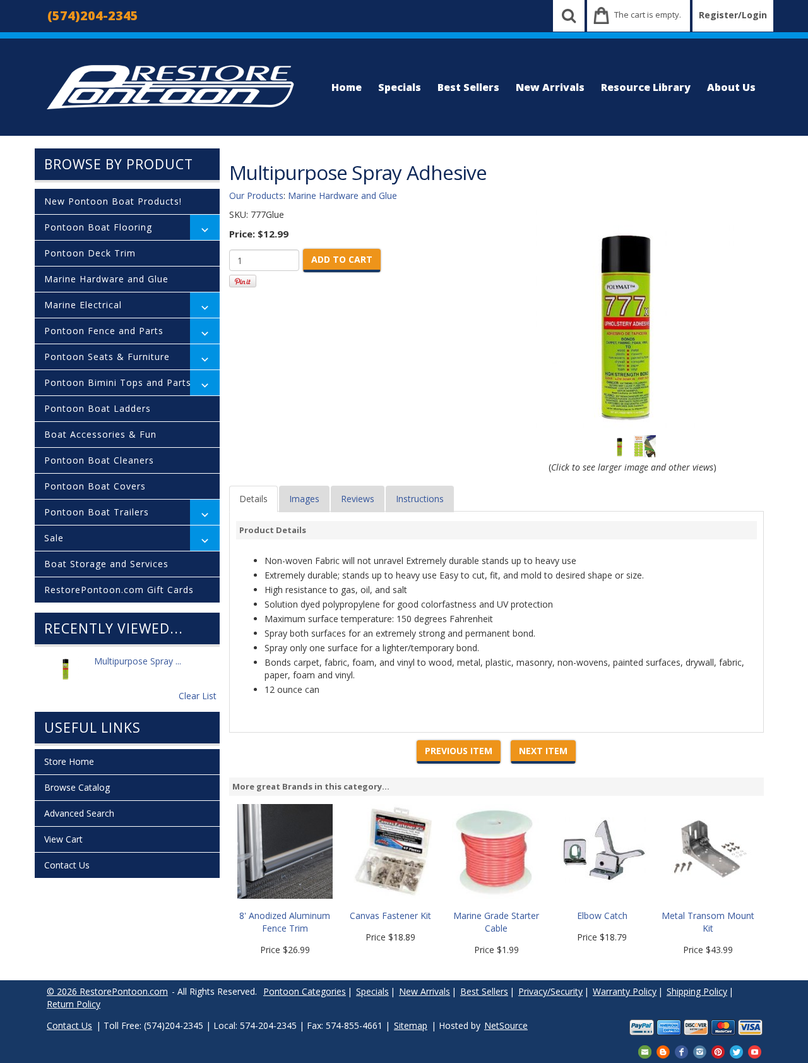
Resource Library (646, 87)
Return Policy (73, 1004)
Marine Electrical (83, 305)
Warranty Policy (624, 991)
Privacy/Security (550, 991)
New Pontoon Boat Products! (113, 201)
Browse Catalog (77, 787)
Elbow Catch (602, 916)
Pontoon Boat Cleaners (99, 460)
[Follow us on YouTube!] (755, 1051)
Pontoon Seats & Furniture (107, 357)
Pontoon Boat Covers (95, 486)
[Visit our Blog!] (663, 1051)
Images (304, 499)
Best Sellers (468, 87)
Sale (54, 538)
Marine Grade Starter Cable (496, 922)
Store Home (69, 761)
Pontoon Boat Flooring (98, 227)
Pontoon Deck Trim (90, 253)
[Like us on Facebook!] (681, 1051)
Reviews (357, 499)
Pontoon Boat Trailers (96, 512)
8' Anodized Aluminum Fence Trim (284, 922)
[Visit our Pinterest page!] (718, 1051)
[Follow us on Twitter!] (736, 1051)
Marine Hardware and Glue (106, 279)
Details (253, 499)
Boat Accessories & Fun (100, 434)
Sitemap (410, 1025)
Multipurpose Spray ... (137, 661)
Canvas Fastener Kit (390, 916)
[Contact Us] (645, 1051)
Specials (399, 87)
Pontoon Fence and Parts (103, 331)
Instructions (420, 499)
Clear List (198, 696)
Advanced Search (79, 813)
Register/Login (733, 15)
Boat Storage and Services (106, 564)
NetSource (506, 1025)
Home (346, 87)
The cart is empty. (647, 14)
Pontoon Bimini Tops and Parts (117, 382)
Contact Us (67, 865)
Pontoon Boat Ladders (97, 408)
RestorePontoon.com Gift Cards (119, 590)
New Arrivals (550, 87)
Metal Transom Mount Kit (708, 922)
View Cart (63, 839)
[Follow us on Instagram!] (700, 1051)
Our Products (256, 195)
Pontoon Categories (304, 991)
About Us (731, 87)
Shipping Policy (697, 991)
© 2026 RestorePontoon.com (107, 991)
